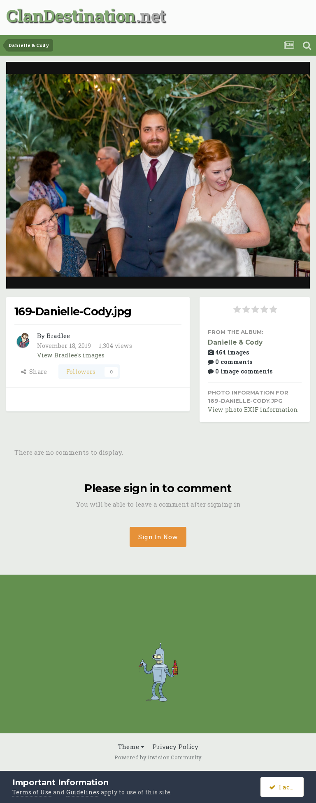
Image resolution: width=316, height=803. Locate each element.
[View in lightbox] (273, 77)
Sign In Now (158, 537)
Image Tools (273, 273)
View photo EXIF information (253, 409)
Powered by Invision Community (158, 757)
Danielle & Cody (235, 342)
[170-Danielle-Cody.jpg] (16, 181)
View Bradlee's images (71, 355)
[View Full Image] (295, 77)
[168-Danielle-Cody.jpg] (299, 181)
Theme (129, 746)
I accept (289, 787)
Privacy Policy (175, 746)
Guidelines (82, 792)
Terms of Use (31, 792)
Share (36, 372)
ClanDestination (71, 15)
